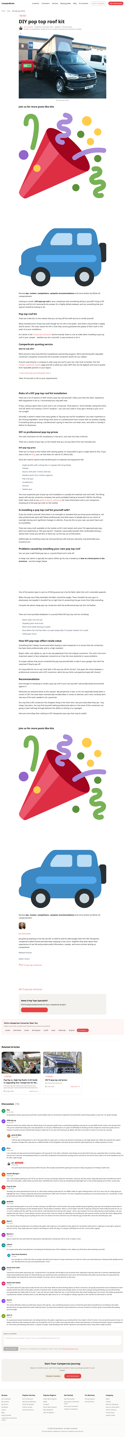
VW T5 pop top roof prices (30, 989)
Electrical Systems (28, 1404)
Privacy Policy (110, 1412)
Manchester (17, 1030)
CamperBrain (8, 3)
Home (3, 11)
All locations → (83, 1030)
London (7, 1030)
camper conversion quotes (30, 365)
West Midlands (48, 1410)
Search (4, 1410)
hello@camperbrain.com (70, 1349)
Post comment (10, 1349)
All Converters (6, 1399)
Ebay (33, 454)
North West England (50, 1407)
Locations (35, 3)
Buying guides (65, 3)
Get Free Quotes (73, 1376)
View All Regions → (49, 1412)
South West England (50, 1399)
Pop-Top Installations (29, 1402)
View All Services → (28, 1410)
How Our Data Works (112, 1407)
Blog (75, 3)
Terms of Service (111, 1410)
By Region (5, 1407)
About (108, 1399)
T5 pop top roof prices (42, 334)
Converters (46, 3)
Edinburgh (62, 1030)
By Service (5, 1404)
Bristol (27, 1030)
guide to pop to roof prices (50, 500)
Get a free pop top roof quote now (35, 373)
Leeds (53, 1030)
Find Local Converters (71, 1406)
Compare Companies (71, 1409)
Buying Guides (6, 1415)
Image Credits (110, 1415)
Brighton (72, 1030)
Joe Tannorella (28, 27)
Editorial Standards (112, 1404)
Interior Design (27, 1407)
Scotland (46, 1404)
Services (55, 3)
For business (83, 3)
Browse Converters (53, 1376)
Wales (45, 1402)
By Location (5, 1402)
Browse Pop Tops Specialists (34, 1010)
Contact (108, 1402)
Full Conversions (27, 1399)
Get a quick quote (116, 3)
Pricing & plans (90, 1399)
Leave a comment (10, 1334)
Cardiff (46, 1030)
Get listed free (89, 1402)
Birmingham (36, 1030)
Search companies (98, 3)
